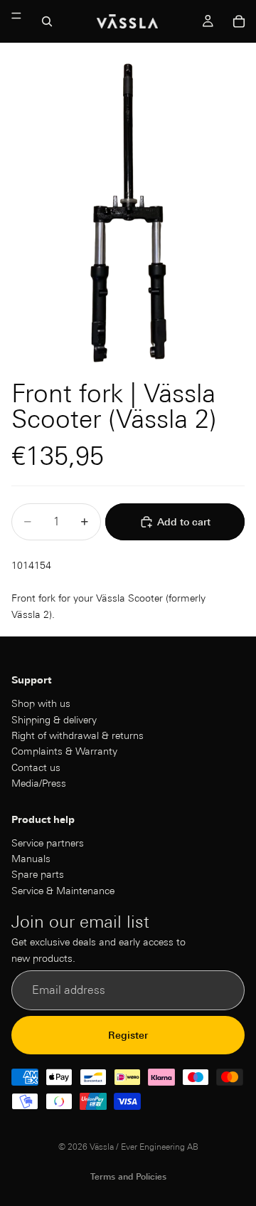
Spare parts (37, 875)
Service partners (47, 843)
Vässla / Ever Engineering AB (144, 1146)
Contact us (35, 767)
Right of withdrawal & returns (77, 735)
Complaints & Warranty (64, 751)
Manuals (30, 858)
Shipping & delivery (54, 719)
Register (128, 1035)
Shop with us (40, 703)
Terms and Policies (128, 1176)
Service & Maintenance (62, 890)
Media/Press (38, 783)
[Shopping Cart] (239, 21)
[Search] (47, 21)
